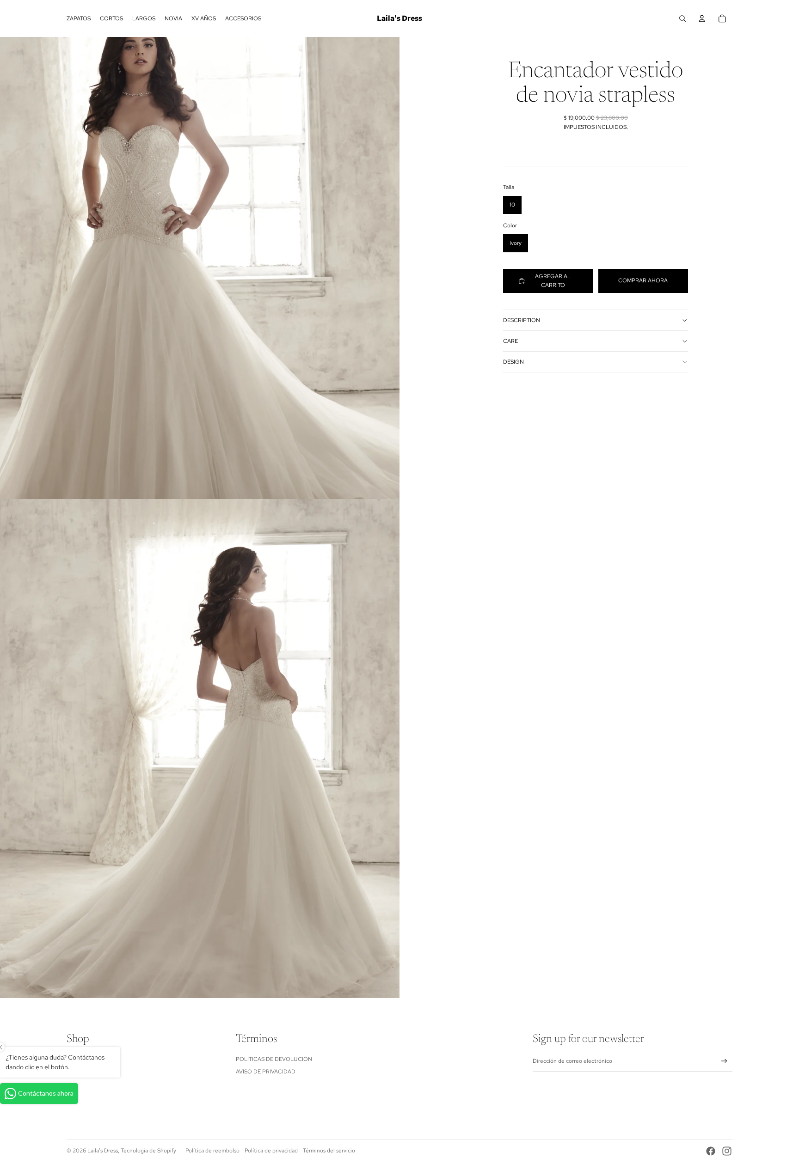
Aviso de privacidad (265, 1071)
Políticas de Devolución (274, 1059)
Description (521, 320)
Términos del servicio (329, 1150)
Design (513, 362)
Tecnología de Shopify (148, 1150)
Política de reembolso (212, 1150)
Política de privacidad (271, 1150)
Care (510, 341)
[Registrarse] (724, 1061)
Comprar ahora (643, 280)
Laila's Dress (102, 1150)
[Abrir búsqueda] (682, 18)
